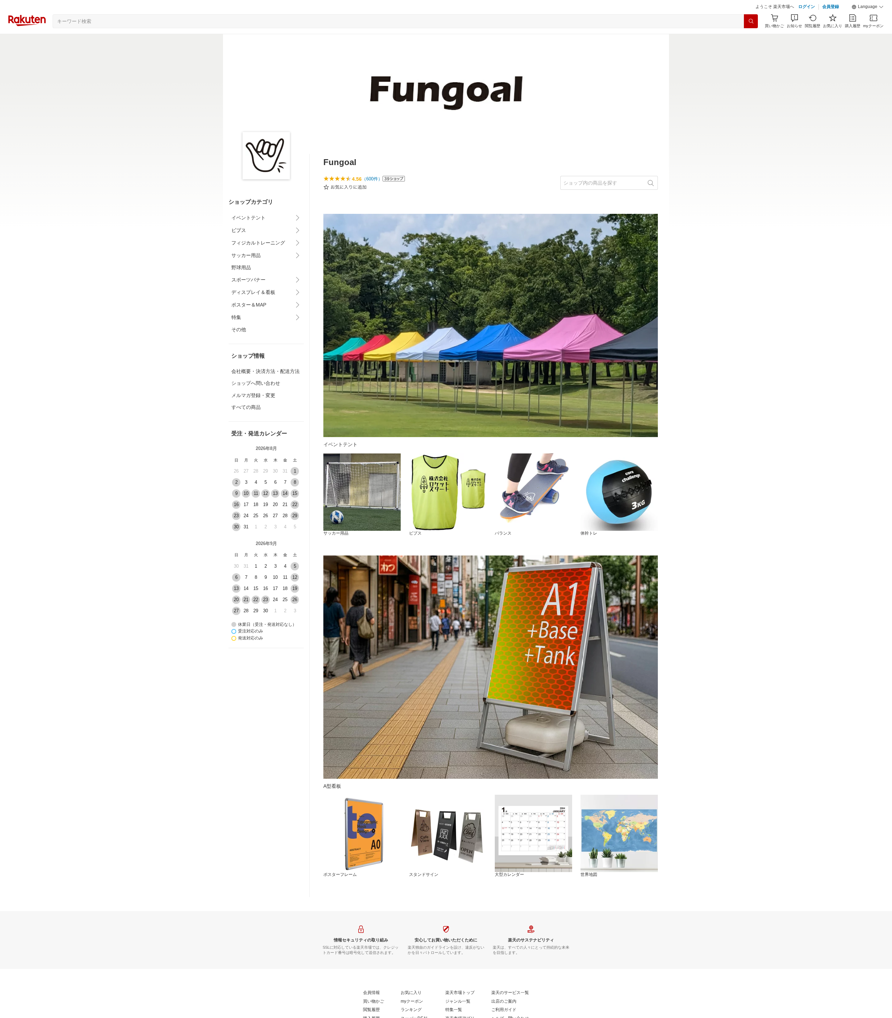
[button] (868, 7)
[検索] (751, 21)
